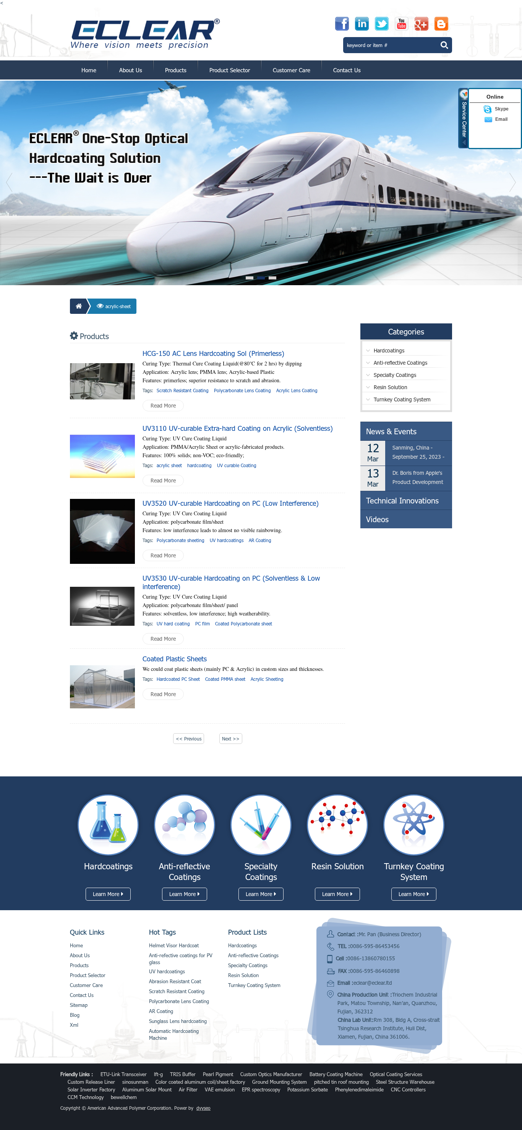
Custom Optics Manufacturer (271, 1074)
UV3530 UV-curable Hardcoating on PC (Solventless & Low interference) (231, 582)
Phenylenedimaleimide (359, 1089)
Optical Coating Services (396, 1074)
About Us (130, 70)
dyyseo (203, 1108)
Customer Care (291, 70)
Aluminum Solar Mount (147, 1089)
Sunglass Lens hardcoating (178, 1021)
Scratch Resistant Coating (183, 390)
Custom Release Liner (91, 1082)
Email (501, 119)
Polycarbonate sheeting (180, 540)
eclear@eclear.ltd (372, 982)
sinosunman (135, 1082)
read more (163, 405)
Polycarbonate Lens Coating (242, 390)
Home (88, 70)
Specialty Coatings (395, 375)
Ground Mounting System (279, 1082)
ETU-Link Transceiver (124, 1074)
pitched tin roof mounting (341, 1082)
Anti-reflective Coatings (400, 362)
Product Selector (229, 70)
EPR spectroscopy (261, 1089)
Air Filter (188, 1089)
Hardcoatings (389, 350)
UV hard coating (173, 623)
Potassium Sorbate (307, 1089)
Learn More (106, 894)
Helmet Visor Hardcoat (174, 945)
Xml (74, 1025)
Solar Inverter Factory (91, 1089)
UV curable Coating (236, 465)
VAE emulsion (220, 1089)
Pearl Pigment (218, 1074)
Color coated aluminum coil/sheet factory (200, 1082)
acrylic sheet (169, 465)
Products (175, 70)
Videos (377, 519)
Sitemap (79, 1005)
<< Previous (188, 738)
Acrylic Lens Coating (297, 390)
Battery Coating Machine (336, 1074)
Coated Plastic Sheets (175, 658)
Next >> (231, 738)
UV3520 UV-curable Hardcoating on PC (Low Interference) (231, 503)
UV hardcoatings (226, 540)
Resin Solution (390, 387)
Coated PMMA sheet (225, 679)
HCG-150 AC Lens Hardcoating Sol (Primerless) (213, 353)
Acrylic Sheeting (267, 679)
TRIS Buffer (183, 1074)
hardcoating (199, 465)
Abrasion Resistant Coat (175, 981)
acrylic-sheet (118, 306)
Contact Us (347, 70)
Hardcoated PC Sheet (178, 679)
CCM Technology (86, 1097)
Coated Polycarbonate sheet (243, 623)
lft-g (158, 1074)
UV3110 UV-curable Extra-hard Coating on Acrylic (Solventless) (238, 428)
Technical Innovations (402, 500)
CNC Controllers (408, 1089)
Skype (502, 109)
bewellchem (124, 1097)
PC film (202, 623)
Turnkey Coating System (402, 399)
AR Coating (260, 540)
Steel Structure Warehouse (405, 1082)
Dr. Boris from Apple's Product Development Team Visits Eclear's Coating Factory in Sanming (417, 478)
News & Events (391, 431)
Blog (74, 1015)
